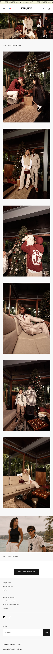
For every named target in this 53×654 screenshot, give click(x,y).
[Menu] (4, 8)
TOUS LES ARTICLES (26, 572)
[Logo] (26, 8)
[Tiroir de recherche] (44, 8)
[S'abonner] (46, 632)
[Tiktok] (10, 617)
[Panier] (49, 8)
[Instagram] (4, 617)
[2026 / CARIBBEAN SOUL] (26, 538)
